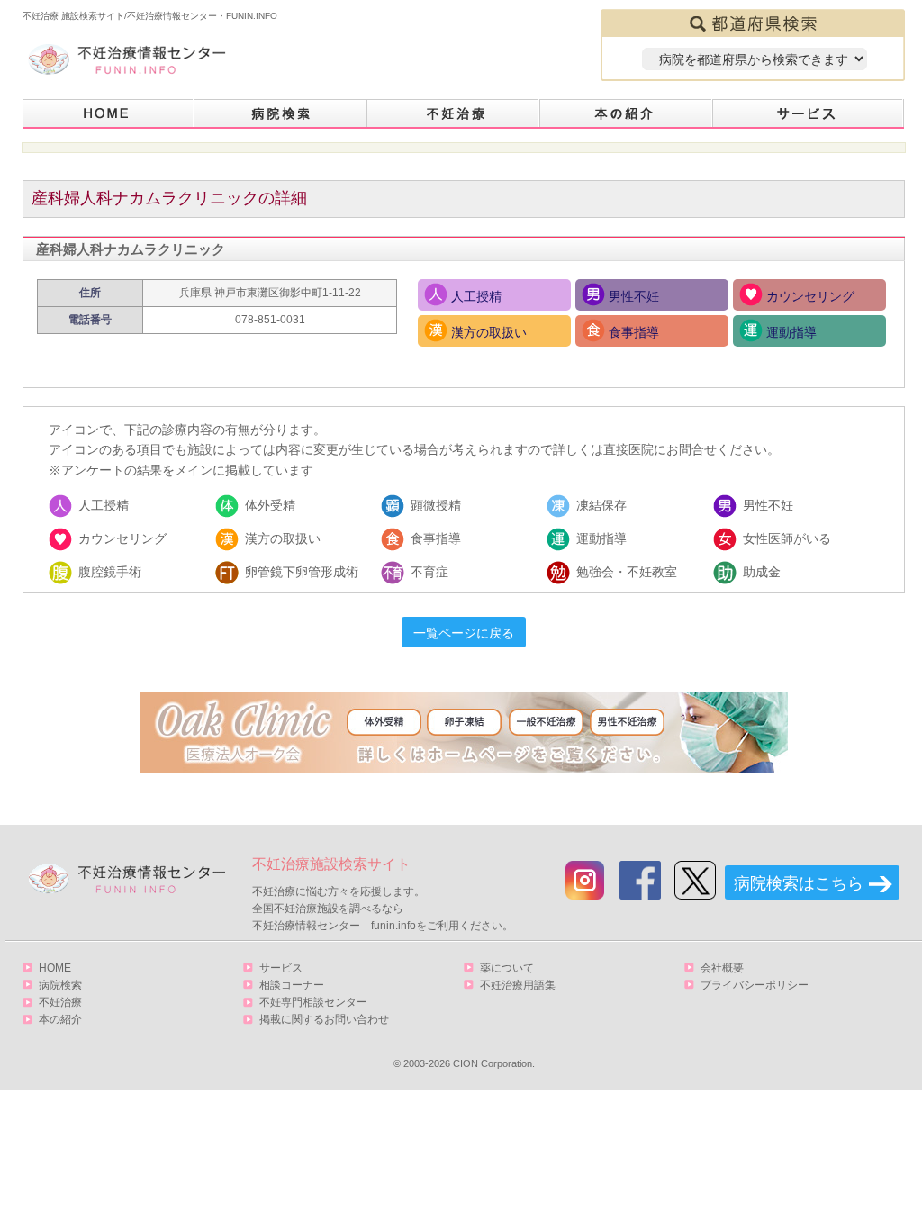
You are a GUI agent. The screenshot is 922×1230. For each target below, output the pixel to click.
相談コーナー (291, 985)
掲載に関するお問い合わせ (324, 1019)
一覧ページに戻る (463, 633)
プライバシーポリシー (755, 985)
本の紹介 (626, 114)
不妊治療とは (453, 114)
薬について (507, 968)
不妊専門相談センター (313, 1002)
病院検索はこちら (798, 883)
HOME (108, 114)
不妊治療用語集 (518, 985)
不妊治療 (60, 1002)
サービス (808, 114)
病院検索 (280, 114)
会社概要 (722, 968)
